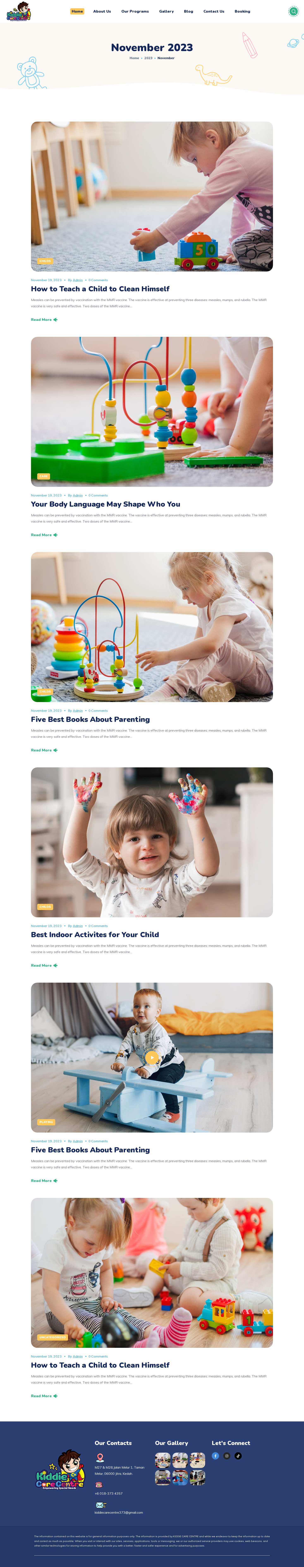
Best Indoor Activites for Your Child (95, 935)
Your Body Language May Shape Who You (105, 504)
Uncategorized (52, 1337)
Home (134, 58)
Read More (41, 319)
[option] (152, 412)
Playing (46, 1122)
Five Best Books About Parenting (90, 719)
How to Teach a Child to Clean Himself (100, 289)
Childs (45, 261)
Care (43, 476)
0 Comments (98, 280)
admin (78, 280)
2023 (148, 58)
